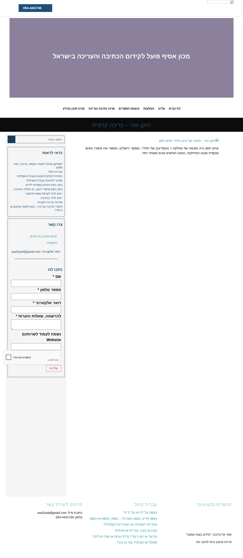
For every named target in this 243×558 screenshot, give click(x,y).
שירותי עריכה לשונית (50, 202)
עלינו (161, 108)
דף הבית (174, 108)
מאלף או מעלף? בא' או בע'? (137, 542)
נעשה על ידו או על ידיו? (140, 512)
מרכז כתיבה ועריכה (101, 108)
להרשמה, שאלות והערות (38, 316)
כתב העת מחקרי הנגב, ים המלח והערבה (37, 189)
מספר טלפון (49, 290)
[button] (230, 58)
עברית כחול (55, 171)
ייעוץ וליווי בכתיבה (51, 197)
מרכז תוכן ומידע (74, 108)
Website (54, 340)
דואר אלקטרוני (47, 303)
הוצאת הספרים (129, 108)
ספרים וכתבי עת (221, 512)
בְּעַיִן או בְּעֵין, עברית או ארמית (136, 530)
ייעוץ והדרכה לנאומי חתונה (215, 549)
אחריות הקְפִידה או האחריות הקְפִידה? (130, 524)
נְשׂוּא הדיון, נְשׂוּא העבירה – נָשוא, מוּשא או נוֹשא (123, 518)
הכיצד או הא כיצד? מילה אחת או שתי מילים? (124, 536)
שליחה (53, 368)
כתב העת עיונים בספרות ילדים (44, 184)
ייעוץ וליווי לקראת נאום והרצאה (43, 193)
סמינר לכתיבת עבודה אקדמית (44, 180)
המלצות (148, 108)
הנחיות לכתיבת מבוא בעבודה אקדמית (39, 176)
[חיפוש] (11, 139)
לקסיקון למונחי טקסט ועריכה (214, 527)
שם (57, 276)
